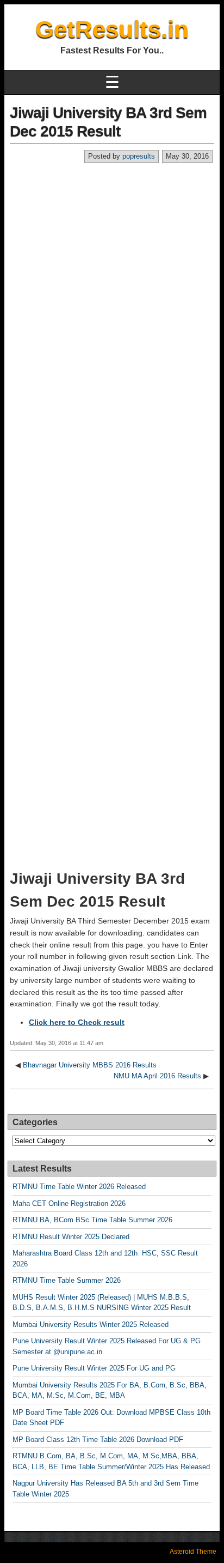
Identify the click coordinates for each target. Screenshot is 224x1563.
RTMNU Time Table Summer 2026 (67, 1280)
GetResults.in (112, 29)
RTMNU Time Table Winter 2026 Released (79, 1186)
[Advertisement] (112, 281)
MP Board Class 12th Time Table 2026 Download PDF (98, 1439)
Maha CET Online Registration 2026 (69, 1203)
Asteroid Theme (193, 1551)
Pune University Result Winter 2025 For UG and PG (94, 1368)
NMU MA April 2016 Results (157, 1076)
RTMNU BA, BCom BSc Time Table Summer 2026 (92, 1220)
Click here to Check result (77, 1022)
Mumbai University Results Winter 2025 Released (91, 1324)
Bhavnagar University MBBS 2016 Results (90, 1065)
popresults (138, 156)
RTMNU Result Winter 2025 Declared (71, 1237)
